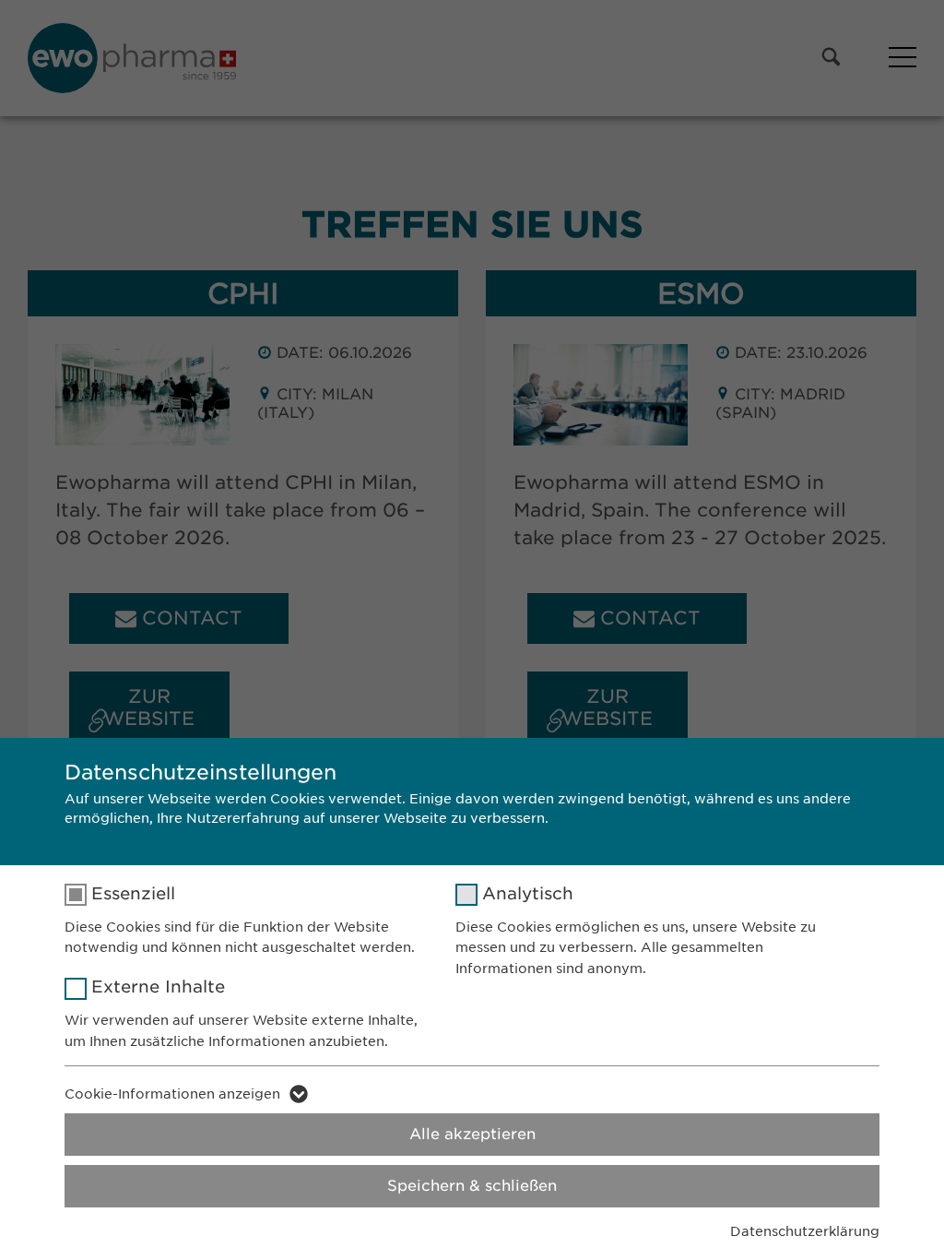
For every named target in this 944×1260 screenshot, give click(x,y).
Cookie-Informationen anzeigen (172, 1094)
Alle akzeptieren (472, 1134)
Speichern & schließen (472, 1186)
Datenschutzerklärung (804, 1231)
